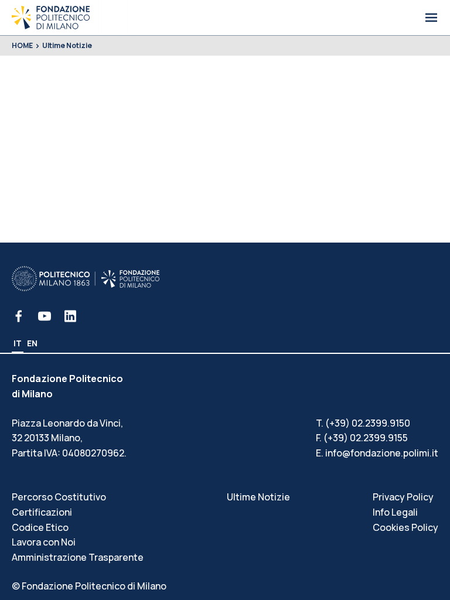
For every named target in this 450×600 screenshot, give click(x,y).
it (17, 343)
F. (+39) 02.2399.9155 (362, 437)
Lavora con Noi (44, 542)
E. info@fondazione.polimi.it (377, 452)
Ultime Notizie (67, 45)
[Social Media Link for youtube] (45, 316)
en (32, 343)
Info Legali (395, 512)
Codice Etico (40, 527)
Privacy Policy (403, 496)
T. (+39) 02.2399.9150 (363, 423)
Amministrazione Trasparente (78, 557)
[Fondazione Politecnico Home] (51, 17)
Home (22, 45)
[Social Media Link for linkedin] (70, 316)
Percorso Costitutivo (59, 496)
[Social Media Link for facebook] (19, 316)
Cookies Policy (405, 527)
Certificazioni (42, 512)
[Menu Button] (431, 18)
